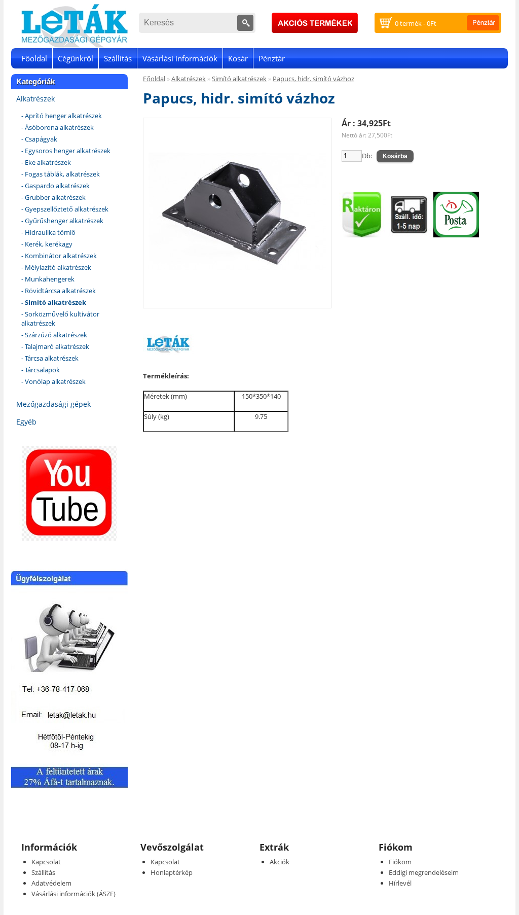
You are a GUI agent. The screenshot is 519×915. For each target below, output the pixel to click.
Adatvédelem (51, 883)
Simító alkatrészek (239, 78)
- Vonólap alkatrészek (53, 381)
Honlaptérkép (172, 872)
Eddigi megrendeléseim (424, 872)
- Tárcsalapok (40, 369)
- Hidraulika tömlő (48, 232)
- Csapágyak (39, 139)
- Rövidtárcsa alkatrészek (58, 290)
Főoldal (34, 58)
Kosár (238, 58)
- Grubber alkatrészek (53, 197)
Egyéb (26, 422)
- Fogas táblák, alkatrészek (60, 174)
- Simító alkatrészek (53, 302)
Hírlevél (400, 883)
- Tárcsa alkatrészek (50, 358)
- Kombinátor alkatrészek (59, 255)
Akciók (279, 861)
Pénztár (271, 58)
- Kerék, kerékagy (46, 244)
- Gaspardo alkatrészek (55, 185)
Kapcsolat (46, 861)
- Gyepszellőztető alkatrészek (64, 209)
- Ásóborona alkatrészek (57, 127)
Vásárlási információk (179, 58)
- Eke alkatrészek (46, 162)
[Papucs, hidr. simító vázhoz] (237, 298)
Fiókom (400, 861)
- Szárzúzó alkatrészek (54, 334)
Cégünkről (75, 58)
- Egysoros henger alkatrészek (65, 150)
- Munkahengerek (48, 279)
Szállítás (118, 58)
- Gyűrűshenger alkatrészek (62, 220)
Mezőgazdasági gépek (53, 404)
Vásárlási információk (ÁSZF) (73, 893)
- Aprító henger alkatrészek (61, 115)
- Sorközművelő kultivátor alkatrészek (60, 318)
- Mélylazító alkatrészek (56, 267)
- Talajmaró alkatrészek (55, 346)
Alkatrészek (35, 98)
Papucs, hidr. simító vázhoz (313, 78)
